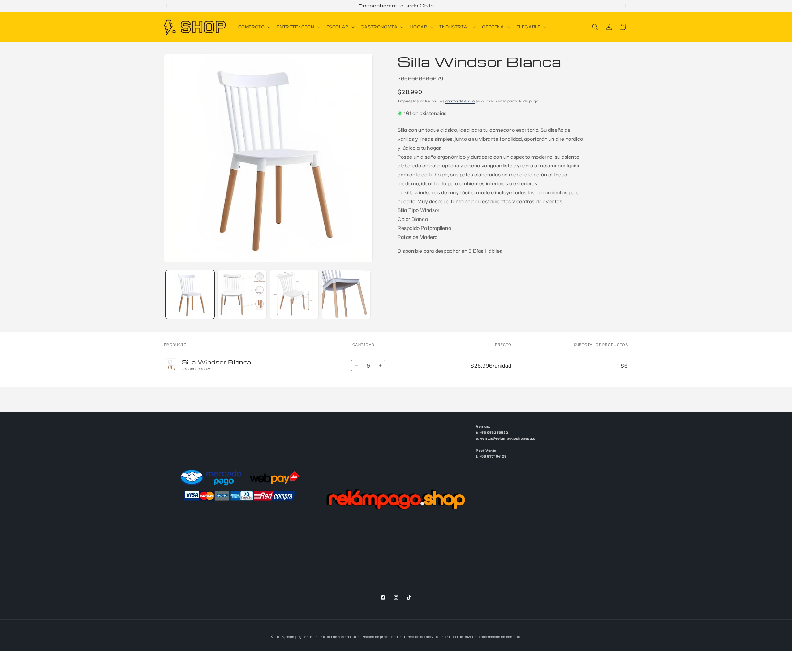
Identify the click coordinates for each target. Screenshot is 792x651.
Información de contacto (500, 636)
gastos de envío (460, 101)
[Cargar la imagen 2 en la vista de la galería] (241, 294)
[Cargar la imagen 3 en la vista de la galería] (294, 294)
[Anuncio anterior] (166, 6)
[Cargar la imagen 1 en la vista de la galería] (190, 294)
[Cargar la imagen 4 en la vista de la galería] (346, 294)
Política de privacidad (380, 636)
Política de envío (459, 636)
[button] (254, 26)
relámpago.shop (299, 636)
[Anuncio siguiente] (626, 6)
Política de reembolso (338, 636)
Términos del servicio (421, 636)
